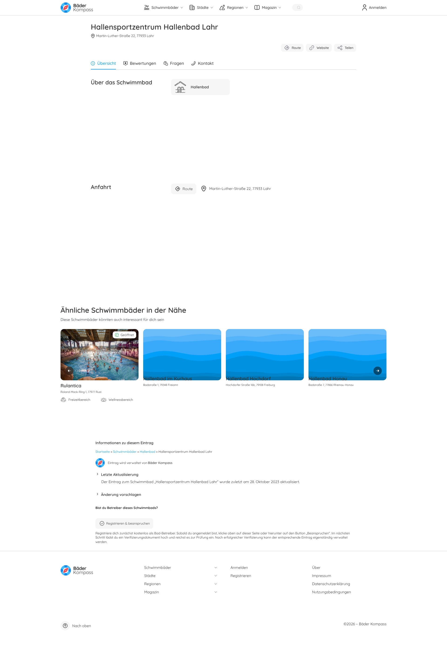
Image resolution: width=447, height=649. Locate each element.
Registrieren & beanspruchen (128, 523)
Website (323, 48)
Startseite (102, 452)
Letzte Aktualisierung (119, 474)
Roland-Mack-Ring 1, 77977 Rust (81, 392)
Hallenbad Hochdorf (248, 378)
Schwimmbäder (125, 452)
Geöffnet (127, 335)
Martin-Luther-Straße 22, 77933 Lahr (125, 36)
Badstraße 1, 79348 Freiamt (160, 385)
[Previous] (69, 371)
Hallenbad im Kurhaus (167, 378)
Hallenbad (147, 452)
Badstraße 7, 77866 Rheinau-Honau (331, 385)
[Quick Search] (297, 7)
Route (296, 48)
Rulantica (71, 385)
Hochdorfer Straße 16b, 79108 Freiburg (250, 385)
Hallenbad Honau (327, 378)
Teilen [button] (349, 48)
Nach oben (81, 625)
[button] (223, 475)
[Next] (377, 371)
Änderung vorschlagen (121, 494)
